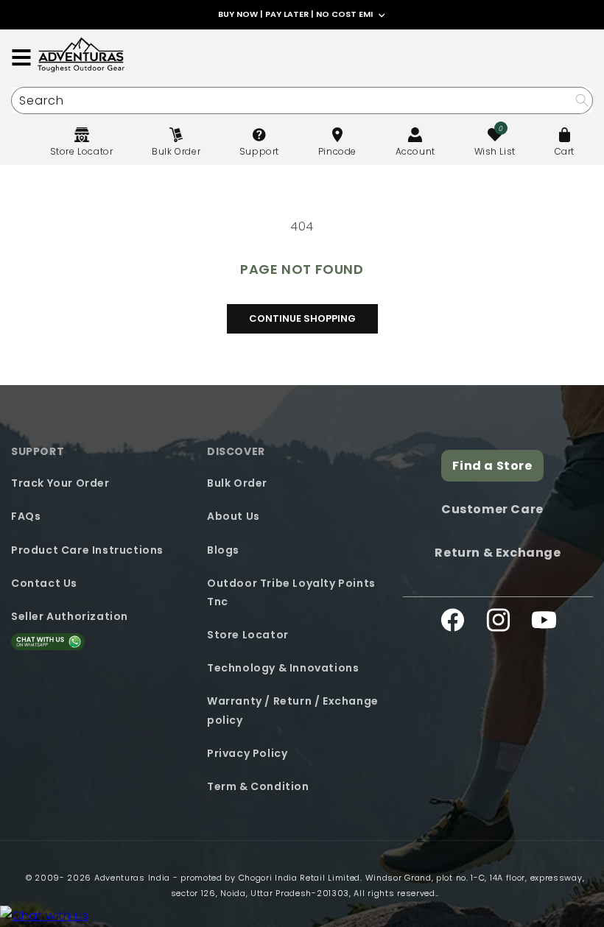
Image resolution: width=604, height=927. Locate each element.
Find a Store (492, 465)
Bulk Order (237, 483)
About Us (233, 516)
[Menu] (21, 57)
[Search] (581, 100)
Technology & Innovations (283, 667)
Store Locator (248, 634)
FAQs (26, 516)
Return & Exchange (498, 552)
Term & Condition (258, 786)
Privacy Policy (247, 753)
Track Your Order (60, 483)
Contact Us (44, 583)
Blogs (223, 550)
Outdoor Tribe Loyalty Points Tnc (291, 592)
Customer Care (492, 509)
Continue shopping (302, 318)
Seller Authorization (69, 616)
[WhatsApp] (44, 916)
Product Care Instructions (87, 550)
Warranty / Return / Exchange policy (293, 710)
